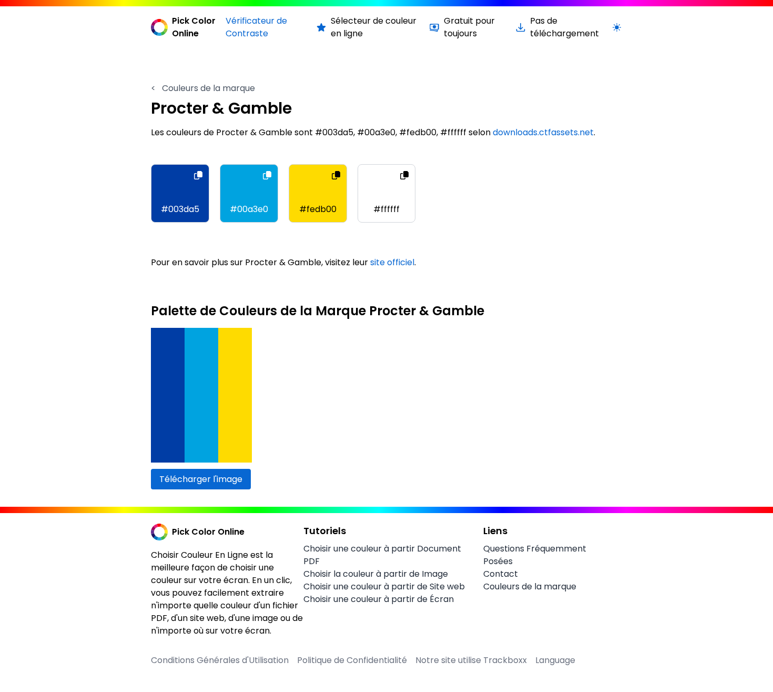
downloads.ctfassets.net (543, 132)
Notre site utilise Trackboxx (471, 660)
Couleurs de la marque (203, 88)
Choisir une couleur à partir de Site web (384, 586)
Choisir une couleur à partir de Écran (378, 599)
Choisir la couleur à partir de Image (375, 574)
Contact (500, 574)
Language (555, 660)
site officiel (392, 262)
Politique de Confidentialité (352, 660)
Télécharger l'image (200, 479)
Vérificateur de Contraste (256, 27)
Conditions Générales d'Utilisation (220, 660)
